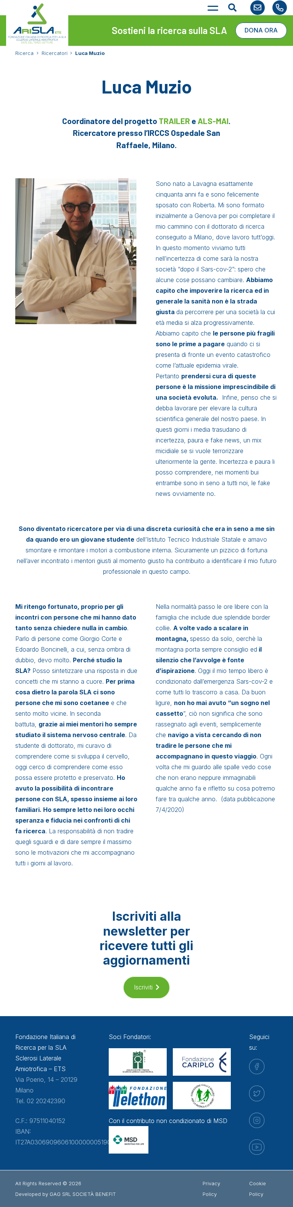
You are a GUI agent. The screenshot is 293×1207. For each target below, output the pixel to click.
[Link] (257, 7)
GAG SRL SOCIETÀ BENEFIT (83, 1194)
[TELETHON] (138, 1095)
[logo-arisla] (37, 23)
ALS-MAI (213, 121)
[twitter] (256, 1093)
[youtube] (256, 1147)
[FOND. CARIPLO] (202, 1062)
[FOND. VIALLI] (202, 1095)
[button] (213, 7)
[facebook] (256, 1066)
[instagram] (256, 1120)
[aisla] (138, 1062)
